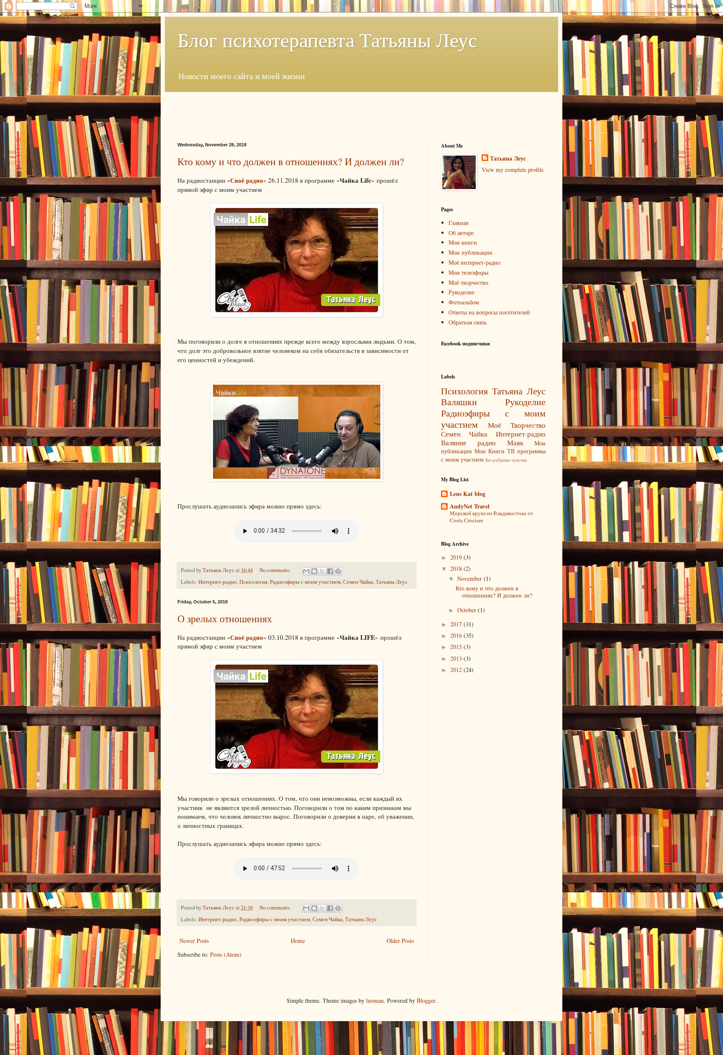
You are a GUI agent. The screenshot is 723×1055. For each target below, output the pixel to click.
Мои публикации (470, 252)
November (470, 578)
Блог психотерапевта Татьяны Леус (327, 39)
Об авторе (461, 233)
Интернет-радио (217, 581)
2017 (457, 624)
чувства (519, 460)
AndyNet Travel (470, 506)
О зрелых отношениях (224, 618)
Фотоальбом (464, 302)
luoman (375, 1000)
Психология (253, 581)
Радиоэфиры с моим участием (305, 581)
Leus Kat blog (467, 493)
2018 (457, 568)
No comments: (275, 570)
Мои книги (463, 242)
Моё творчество (468, 282)
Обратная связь (468, 322)
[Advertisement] (361, 111)
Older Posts (400, 941)
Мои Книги (489, 451)
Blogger (426, 1000)
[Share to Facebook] (330, 571)
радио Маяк (500, 442)
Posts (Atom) (225, 954)
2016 (457, 635)
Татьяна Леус (392, 581)
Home (298, 941)
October (467, 610)
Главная (458, 223)
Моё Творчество (517, 425)
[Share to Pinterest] (338, 571)
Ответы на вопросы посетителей (489, 312)
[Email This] (306, 571)
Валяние (454, 442)
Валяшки (459, 401)
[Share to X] (322, 571)
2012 (457, 670)
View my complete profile (513, 170)
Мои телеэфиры (468, 272)
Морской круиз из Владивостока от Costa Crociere (491, 516)
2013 (457, 658)
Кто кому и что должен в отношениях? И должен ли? (290, 161)
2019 (457, 557)
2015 (457, 647)
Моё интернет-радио (474, 262)
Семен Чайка (358, 581)
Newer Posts (194, 941)
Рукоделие (461, 292)
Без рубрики (497, 460)
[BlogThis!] (314, 571)
